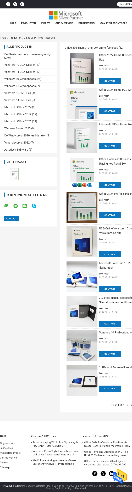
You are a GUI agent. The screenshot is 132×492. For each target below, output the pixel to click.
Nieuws (4, 462)
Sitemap (5, 467)
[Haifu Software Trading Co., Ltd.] (66, 15)
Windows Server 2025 (17, 128)
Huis (13, 23)
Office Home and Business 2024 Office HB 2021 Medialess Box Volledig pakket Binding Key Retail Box (106, 454)
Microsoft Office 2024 (17, 107)
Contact (110, 81)
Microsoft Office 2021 (17, 121)
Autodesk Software (16, 149)
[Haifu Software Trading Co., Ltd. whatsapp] (17, 206)
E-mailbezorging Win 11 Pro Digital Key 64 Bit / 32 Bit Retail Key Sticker (55, 444)
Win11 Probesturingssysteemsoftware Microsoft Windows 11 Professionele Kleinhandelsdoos (54, 462)
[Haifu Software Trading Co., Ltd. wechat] (27, 206)
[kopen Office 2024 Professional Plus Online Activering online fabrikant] (82, 207)
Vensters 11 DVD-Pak (17, 100)
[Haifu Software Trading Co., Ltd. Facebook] (8, 4)
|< (127, 405)
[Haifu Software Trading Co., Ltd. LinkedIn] (22, 4)
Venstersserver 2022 (17, 142)
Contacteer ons (9, 457)
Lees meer (104, 66)
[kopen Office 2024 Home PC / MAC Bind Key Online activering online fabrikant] (82, 103)
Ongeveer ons (64, 23)
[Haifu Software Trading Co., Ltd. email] (8, 206)
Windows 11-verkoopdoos (20, 86)
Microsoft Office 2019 (17, 114)
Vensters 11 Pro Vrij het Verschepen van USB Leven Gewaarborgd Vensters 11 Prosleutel (55, 453)
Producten (28, 23)
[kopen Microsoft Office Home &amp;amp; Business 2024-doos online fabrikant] (82, 137)
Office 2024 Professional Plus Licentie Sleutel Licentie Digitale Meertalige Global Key (107, 444)
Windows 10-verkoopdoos (20, 79)
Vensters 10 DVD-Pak (17, 93)
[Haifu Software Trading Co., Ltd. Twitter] (15, 4)
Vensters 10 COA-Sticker (19, 64)
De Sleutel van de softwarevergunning (27, 54)
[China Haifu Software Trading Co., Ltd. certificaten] (14, 174)
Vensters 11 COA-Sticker (19, 71)
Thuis (3, 37)
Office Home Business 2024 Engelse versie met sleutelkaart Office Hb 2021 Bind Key (106, 463)
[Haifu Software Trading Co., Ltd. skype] (36, 206)
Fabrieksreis (86, 23)
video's (45, 23)
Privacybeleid (10, 486)
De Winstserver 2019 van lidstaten (25, 135)
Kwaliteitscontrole (113, 23)
